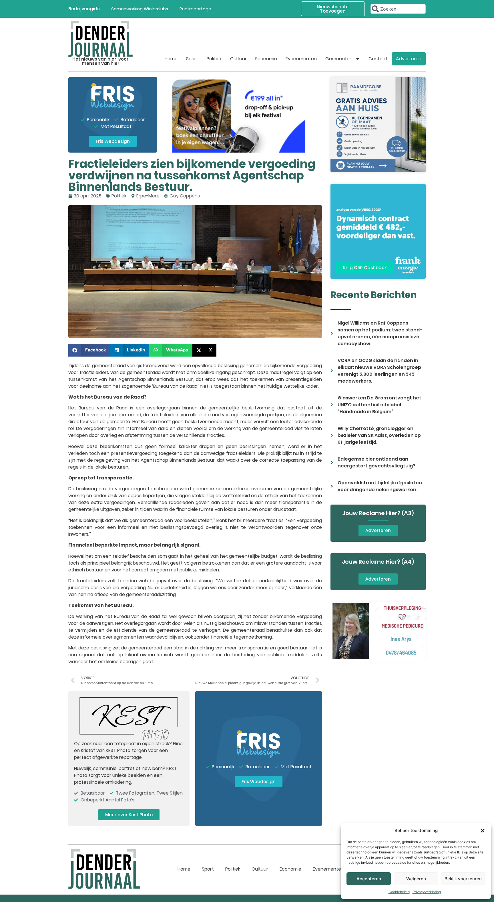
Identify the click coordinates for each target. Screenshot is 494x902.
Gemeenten (338, 58)
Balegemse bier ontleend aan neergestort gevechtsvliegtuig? (376, 462)
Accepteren (368, 878)
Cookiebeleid (399, 892)
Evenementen (301, 58)
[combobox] (398, 9)
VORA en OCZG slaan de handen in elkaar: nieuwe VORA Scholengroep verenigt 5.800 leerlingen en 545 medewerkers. (379, 370)
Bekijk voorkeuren (463, 878)
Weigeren (416, 878)
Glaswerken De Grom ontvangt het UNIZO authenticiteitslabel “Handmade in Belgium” (379, 405)
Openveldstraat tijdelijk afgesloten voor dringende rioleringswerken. (380, 486)
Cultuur (238, 58)
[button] (482, 830)
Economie (266, 58)
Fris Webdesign (247, 898)
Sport (192, 58)
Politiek (214, 58)
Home (171, 58)
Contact (377, 58)
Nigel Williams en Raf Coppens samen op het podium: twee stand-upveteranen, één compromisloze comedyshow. (380, 333)
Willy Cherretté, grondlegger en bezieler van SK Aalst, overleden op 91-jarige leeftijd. (379, 435)
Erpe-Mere (148, 196)
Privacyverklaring (427, 892)
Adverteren (408, 58)
